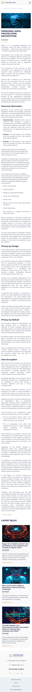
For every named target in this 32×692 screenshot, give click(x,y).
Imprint (16, 683)
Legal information (16, 679)
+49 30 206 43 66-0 (16, 669)
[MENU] (30, 3)
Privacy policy (16, 686)
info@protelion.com (17, 665)
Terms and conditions (16, 689)
